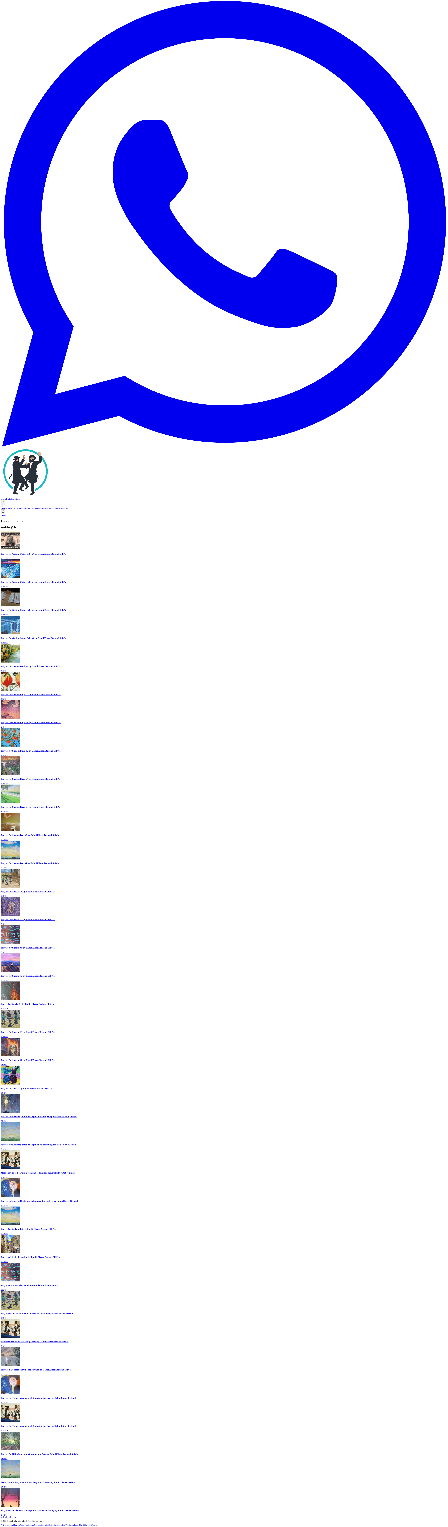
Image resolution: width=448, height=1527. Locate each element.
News (13, 508)
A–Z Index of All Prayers (10, 1525)
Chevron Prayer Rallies (42, 1525)
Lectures (43, 508)
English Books (56, 1525)
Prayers (18, 508)
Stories (23, 508)
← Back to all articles (9, 1517)
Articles (8, 508)
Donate (3, 515)
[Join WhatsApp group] (224, 446)
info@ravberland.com (70, 1525)
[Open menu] (2, 506)
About (66, 508)
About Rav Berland (27, 1525)
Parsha (49, 508)
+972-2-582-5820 (84, 1525)
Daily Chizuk (31, 508)
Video (38, 508)
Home (3, 508)
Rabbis (61, 508)
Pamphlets (55, 508)
